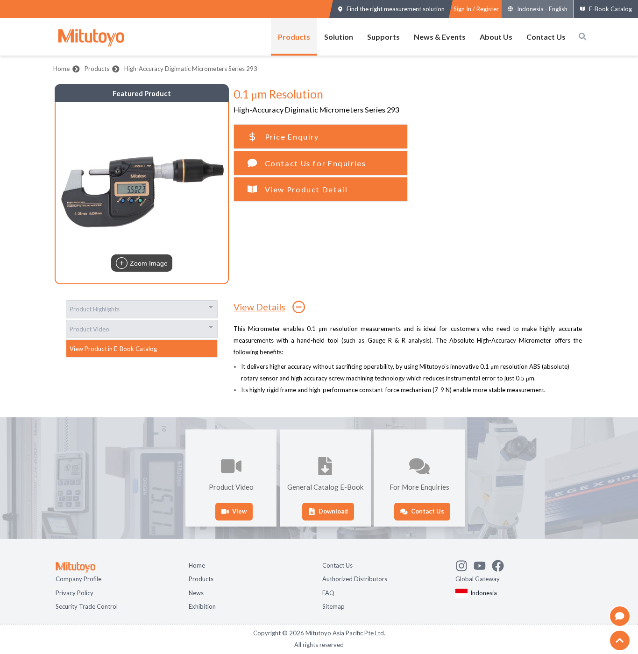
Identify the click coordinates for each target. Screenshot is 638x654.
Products (294, 36)
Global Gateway (477, 578)
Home (61, 68)
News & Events (440, 36)
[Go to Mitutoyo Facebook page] (501, 563)
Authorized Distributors (354, 578)
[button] (142, 192)
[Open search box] (582, 36)
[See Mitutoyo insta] (464, 563)
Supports (383, 36)
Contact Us (546, 36)
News (196, 592)
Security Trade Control (87, 605)
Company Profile (78, 578)
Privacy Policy (74, 592)
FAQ (328, 592)
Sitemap (333, 605)
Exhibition (202, 605)
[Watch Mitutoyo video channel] (483, 563)
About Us (496, 36)
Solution (338, 36)
